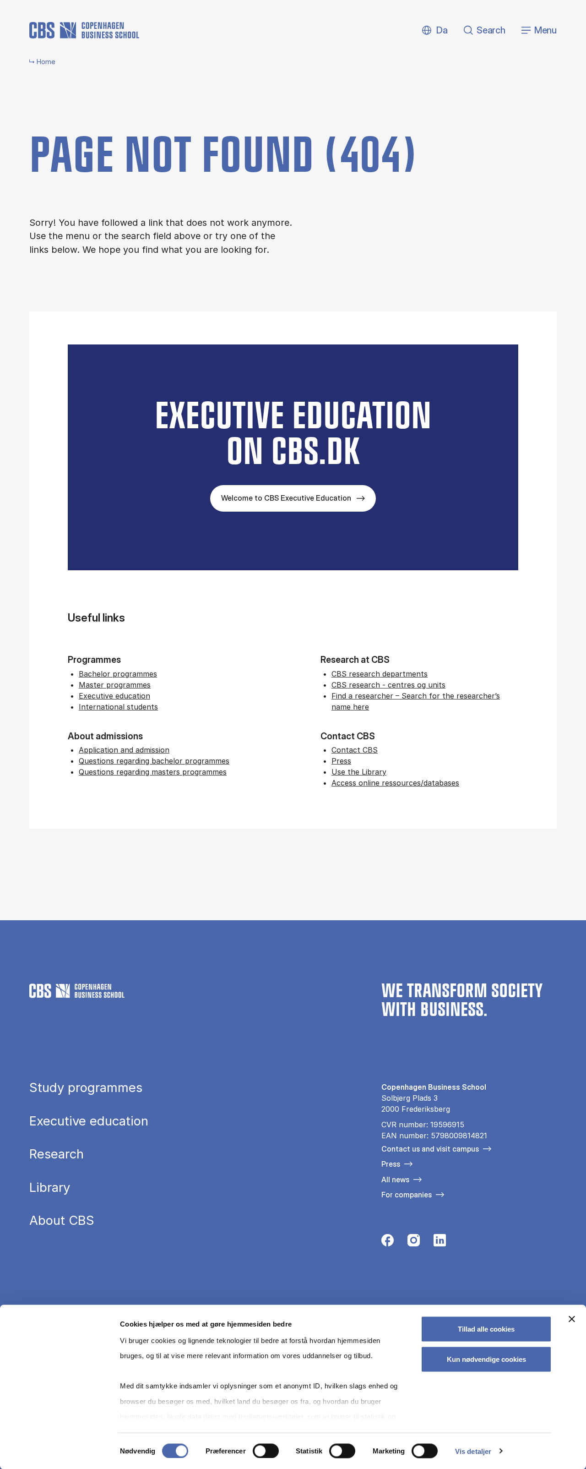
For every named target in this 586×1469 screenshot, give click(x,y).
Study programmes (85, 1087)
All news (395, 1179)
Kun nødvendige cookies (486, 1359)
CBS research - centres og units (388, 684)
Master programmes (115, 684)
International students (118, 706)
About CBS (61, 1220)
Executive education (114, 695)
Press (341, 760)
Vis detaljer (473, 1451)
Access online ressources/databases (395, 782)
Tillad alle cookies (486, 1329)
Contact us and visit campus (430, 1148)
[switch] (266, 1450)
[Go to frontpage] (84, 30)
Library (49, 1187)
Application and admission (124, 749)
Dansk (434, 30)
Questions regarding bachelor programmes (154, 760)
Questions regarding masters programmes (153, 771)
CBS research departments (379, 673)
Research (56, 1154)
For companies (406, 1194)
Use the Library (358, 771)
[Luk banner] (572, 1319)
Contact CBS (354, 749)
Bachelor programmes (118, 673)
